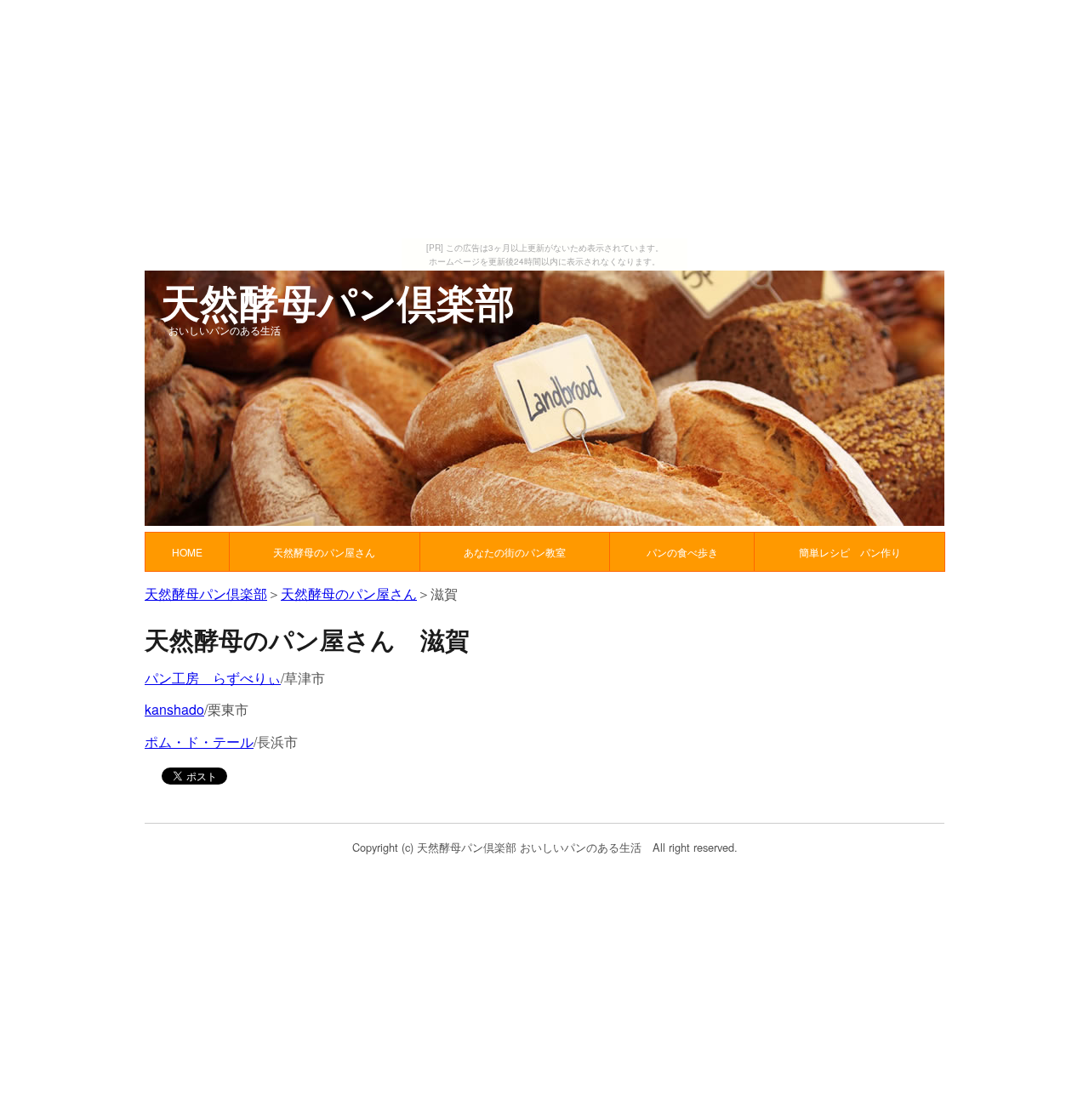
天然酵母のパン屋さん (349, 593)
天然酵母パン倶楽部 (206, 593)
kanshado (174, 709)
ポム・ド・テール (199, 741)
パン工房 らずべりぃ (213, 678)
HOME (187, 552)
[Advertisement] (544, 119)
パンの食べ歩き (682, 552)
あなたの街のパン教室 (515, 552)
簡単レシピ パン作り (850, 552)
